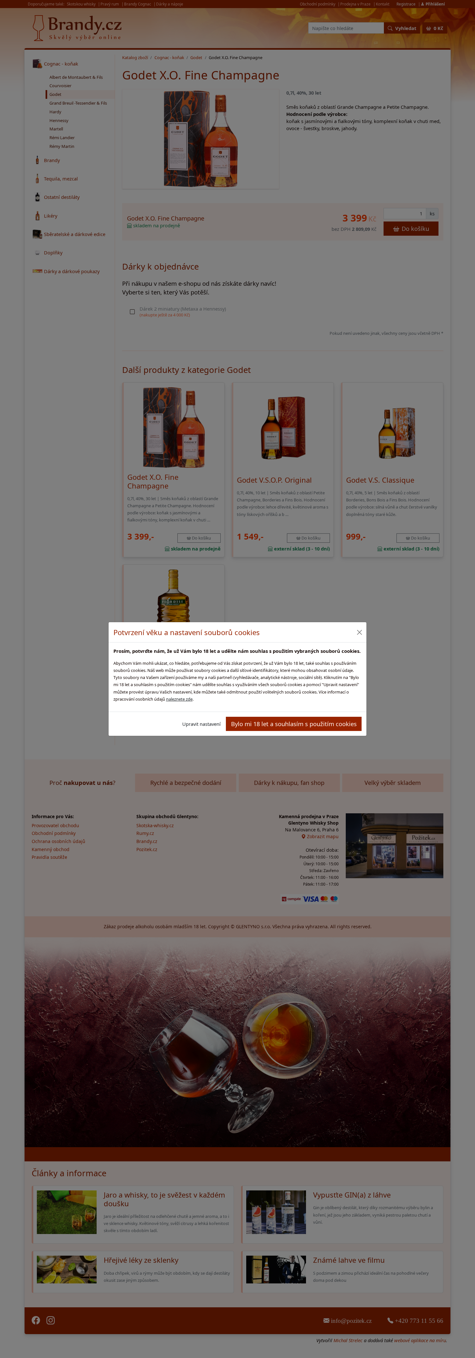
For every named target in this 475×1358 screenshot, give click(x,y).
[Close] (359, 632)
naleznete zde (179, 699)
